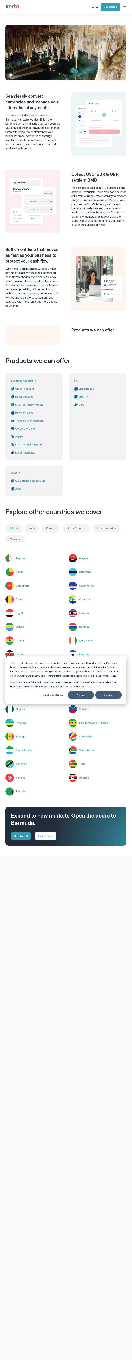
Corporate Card (25, 428)
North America (76, 528)
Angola (83, 558)
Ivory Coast (86, 640)
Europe (50, 528)
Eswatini (84, 613)
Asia (32, 528)
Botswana (85, 572)
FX (77, 380)
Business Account (23, 380)
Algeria (20, 558)
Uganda (84, 777)
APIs (18, 488)
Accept (81, 694)
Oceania (15, 539)
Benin (19, 572)
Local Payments (25, 452)
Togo (82, 764)
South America (106, 528)
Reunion (84, 709)
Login (94, 7)
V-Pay (19, 436)
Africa (14, 528)
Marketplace (86, 388)
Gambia (84, 626)
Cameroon (22, 585)
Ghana (20, 640)
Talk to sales (45, 836)
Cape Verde (86, 585)
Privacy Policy (109, 675)
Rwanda (21, 722)
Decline (108, 694)
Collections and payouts (30, 480)
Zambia (20, 791)
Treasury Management (29, 420)
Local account (24, 396)
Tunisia (20, 777)
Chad (19, 599)
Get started (110, 6)
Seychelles (86, 736)
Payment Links (24, 412)
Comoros (84, 599)
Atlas (15, 472)
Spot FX (83, 396)
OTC (81, 404)
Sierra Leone (24, 750)
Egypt (19, 613)
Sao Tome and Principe (93, 722)
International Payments (29, 444)
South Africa (87, 750)
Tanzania (21, 764)
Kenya (20, 654)
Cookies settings (53, 694)
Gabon (20, 626)
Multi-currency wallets (29, 404)
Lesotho (84, 654)
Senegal (21, 736)
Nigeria (20, 709)
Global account (24, 388)
